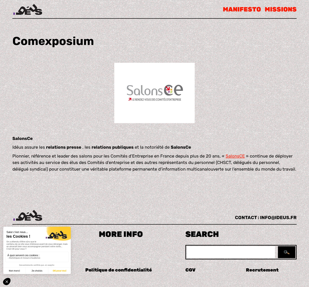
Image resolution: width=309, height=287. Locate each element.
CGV (190, 270)
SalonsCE (235, 156)
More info (121, 234)
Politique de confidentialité (118, 270)
